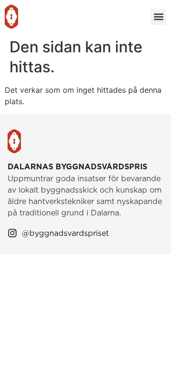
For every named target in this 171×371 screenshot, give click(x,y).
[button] (158, 17)
